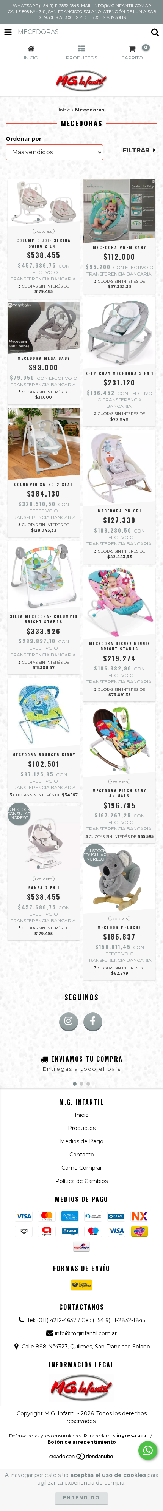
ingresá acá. (131, 1435)
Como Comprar (81, 1167)
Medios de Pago (81, 1141)
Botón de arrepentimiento (81, 1442)
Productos (82, 1128)
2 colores (43, 232)
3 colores (119, 782)
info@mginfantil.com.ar (86, 1333)
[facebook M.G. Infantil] (92, 1021)
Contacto (81, 1154)
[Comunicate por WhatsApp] (147, 1450)
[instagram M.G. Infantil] (68, 1021)
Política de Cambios (81, 1181)
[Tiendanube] (82, 1458)
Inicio (64, 110)
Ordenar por (23, 138)
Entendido (81, 1497)
